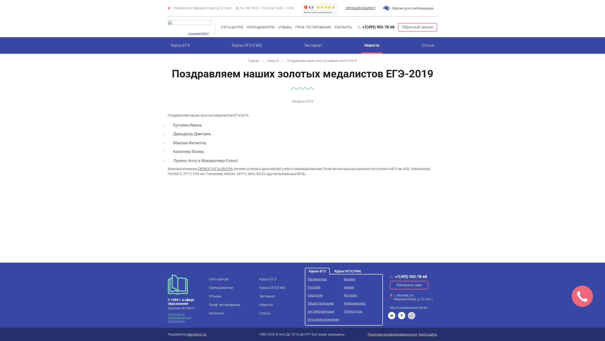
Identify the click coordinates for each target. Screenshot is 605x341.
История (350, 295)
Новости (371, 45)
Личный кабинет (361, 8)
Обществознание (321, 303)
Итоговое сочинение (323, 319)
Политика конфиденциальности (392, 334)
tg (411, 315)
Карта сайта (427, 334)
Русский (314, 287)
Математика (317, 279)
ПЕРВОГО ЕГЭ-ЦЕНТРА (215, 169)
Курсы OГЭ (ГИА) (247, 45)
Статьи (428, 45)
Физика (349, 279)
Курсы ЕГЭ (180, 45)
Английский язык (321, 311)
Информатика (355, 303)
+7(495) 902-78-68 (378, 27)
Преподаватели (261, 27)
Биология (315, 295)
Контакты (343, 27)
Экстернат (313, 45)
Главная (253, 61)
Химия (349, 287)
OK (401, 315)
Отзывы (285, 27)
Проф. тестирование (313, 27)
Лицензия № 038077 (198, 33)
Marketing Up (197, 334)
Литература (353, 311)
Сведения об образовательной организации (179, 318)
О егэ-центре (232, 27)
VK (391, 315)
